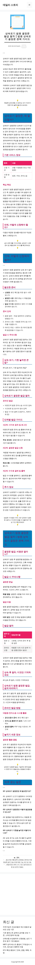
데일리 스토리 (10, 4)
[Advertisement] (17, 894)
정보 (18, 857)
